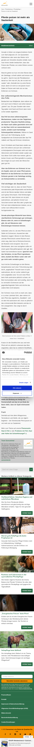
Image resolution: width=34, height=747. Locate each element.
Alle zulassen (17, 388)
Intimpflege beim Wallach (11, 650)
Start (2, 9)
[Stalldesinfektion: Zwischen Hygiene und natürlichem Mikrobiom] (17, 486)
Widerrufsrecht (6, 713)
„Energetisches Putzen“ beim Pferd (14, 613)
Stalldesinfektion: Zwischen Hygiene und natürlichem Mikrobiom (16, 498)
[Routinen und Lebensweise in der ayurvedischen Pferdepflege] (17, 564)
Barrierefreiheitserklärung (9, 717)
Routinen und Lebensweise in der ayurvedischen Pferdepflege (13, 575)
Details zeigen (23, 382)
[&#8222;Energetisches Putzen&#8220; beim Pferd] (17, 602)
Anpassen (16, 393)
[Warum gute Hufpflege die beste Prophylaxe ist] (17, 525)
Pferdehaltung (8, 9)
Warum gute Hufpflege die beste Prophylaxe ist (13, 537)
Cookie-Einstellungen (8, 722)
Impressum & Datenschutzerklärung (12, 704)
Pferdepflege (17, 9)
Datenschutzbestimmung (25, 688)
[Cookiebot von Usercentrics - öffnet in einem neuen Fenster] (24, 352)
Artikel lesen (26, 513)
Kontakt (3, 699)
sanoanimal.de (5, 460)
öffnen (31, 45)
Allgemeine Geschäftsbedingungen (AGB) (14, 708)
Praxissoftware (6, 695)
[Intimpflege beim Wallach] (17, 639)
